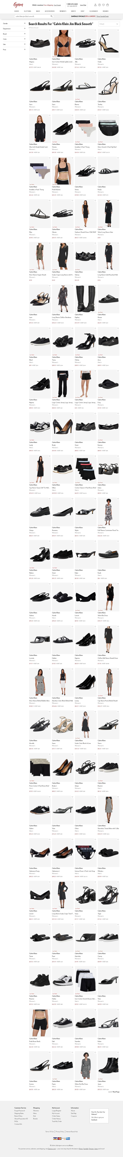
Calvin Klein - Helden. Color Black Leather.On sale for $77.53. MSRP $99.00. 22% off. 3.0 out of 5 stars (63, 645)
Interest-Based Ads (72, 1132)
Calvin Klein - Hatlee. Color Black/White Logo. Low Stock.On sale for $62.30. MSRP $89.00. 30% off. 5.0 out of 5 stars (63, 985)
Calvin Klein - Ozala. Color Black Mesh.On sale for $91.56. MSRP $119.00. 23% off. (108, 48)
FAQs (16, 1121)
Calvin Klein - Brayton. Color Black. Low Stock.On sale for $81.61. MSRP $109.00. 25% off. (108, 773)
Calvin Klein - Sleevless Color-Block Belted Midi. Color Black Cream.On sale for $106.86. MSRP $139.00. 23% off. (63, 687)
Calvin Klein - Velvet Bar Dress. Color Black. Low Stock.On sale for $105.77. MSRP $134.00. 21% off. (108, 602)
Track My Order (57, 1121)
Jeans (96, 1149)
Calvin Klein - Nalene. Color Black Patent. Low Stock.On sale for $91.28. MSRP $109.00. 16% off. (40, 560)
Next (116, 1092)
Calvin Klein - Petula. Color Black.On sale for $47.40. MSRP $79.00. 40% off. (108, 176)
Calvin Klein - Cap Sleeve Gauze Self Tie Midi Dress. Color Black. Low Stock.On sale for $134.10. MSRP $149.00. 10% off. (40, 474)
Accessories (50, 11)
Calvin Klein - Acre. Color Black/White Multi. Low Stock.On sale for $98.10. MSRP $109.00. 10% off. (108, 347)
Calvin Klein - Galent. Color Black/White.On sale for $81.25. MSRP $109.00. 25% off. (40, 815)
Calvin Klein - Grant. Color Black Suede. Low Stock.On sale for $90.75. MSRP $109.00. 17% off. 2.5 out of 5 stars (63, 560)
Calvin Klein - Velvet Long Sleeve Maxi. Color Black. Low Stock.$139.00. (108, 219)
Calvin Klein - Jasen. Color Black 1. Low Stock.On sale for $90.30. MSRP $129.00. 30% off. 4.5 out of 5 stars (108, 1071)
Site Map (73, 1113)
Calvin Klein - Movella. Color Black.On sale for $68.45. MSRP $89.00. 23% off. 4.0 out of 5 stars (40, 730)
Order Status (56, 1116)
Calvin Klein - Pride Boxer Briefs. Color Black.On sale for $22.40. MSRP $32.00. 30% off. (40, 1028)
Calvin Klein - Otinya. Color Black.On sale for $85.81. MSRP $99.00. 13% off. (40, 517)
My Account (95, 5)
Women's (63, 11)
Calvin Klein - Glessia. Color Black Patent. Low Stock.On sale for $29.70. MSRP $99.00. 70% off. (63, 219)
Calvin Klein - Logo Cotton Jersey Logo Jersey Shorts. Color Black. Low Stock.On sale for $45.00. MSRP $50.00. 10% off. (86, 389)
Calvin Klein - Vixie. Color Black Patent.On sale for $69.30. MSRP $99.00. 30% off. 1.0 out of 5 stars (108, 985)
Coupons (74, 1116)
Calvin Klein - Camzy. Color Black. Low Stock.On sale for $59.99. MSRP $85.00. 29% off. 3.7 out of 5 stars (108, 943)
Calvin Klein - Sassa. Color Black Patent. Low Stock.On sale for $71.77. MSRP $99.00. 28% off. (86, 900)
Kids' (83, 11)
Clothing (27, 11)
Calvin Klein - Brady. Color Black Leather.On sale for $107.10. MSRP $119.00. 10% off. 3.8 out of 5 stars (63, 432)
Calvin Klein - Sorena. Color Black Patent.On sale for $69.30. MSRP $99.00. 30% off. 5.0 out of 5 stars (40, 1071)
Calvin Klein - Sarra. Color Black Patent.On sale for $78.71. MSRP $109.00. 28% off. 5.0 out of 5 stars (63, 91)
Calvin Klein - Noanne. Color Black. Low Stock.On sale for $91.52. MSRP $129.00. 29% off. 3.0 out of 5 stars (40, 985)
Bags (38, 11)
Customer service (99, 5)
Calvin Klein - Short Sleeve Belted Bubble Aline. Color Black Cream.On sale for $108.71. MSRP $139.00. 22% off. (40, 687)
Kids (34, 1116)
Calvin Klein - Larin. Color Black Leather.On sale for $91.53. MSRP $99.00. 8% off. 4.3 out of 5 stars (40, 304)
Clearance (94, 11)
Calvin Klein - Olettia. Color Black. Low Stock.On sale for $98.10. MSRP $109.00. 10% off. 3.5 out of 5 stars (86, 347)
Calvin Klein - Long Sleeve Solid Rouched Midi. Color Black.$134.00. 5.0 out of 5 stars (108, 261)
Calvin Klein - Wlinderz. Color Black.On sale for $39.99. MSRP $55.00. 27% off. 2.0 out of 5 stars (108, 858)
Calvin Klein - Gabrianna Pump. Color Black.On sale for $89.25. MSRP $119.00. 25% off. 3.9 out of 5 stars (40, 858)
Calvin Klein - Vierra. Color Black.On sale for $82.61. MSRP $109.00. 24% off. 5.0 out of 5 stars (108, 730)
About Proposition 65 (21, 1119)
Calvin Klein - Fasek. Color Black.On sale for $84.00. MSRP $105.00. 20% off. (108, 560)
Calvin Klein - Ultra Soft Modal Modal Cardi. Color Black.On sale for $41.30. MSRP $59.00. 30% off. (40, 134)
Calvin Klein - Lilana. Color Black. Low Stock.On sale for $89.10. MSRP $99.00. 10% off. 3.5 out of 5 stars (108, 474)
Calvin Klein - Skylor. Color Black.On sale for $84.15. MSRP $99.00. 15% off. (86, 517)
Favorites (103, 5)
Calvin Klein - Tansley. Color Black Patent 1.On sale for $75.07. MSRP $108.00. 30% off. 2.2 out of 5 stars (108, 91)
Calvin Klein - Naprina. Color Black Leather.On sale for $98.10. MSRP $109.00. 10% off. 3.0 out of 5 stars (40, 389)
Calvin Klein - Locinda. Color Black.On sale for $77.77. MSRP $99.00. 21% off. (40, 645)
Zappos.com (52, 1149)
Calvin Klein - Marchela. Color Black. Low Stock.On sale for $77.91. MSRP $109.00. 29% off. (86, 943)
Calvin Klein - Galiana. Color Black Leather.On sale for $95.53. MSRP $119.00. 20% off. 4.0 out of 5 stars (40, 602)
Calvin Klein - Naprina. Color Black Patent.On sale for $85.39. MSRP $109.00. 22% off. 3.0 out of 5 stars (86, 645)
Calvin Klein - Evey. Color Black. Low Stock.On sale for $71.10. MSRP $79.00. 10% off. (108, 389)
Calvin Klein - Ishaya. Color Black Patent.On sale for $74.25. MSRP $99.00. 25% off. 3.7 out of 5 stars (86, 773)
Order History (56, 1119)
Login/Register (56, 1111)
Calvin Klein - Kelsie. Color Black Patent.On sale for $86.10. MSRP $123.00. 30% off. (108, 1028)
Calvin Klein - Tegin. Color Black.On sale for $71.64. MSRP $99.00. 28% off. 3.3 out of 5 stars (108, 900)
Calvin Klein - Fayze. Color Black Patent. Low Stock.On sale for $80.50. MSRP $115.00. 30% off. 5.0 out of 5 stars (63, 1071)
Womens (36, 1111)
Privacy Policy (60, 1132)
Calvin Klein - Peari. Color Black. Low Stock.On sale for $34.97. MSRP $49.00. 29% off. (63, 943)
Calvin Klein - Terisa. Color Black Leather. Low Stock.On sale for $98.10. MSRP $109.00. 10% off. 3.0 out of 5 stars (63, 347)
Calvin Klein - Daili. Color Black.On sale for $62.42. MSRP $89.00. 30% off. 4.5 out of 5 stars (63, 1028)
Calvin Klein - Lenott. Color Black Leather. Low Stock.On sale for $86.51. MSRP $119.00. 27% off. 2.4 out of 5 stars (40, 900)
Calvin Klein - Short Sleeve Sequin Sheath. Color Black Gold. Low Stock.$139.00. (40, 261)
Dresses (91, 1149)
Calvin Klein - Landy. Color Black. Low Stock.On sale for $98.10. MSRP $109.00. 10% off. (40, 432)
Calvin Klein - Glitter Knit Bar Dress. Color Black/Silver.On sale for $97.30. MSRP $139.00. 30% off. (86, 1071)
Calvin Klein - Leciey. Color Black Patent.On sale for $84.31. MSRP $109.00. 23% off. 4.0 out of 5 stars (86, 687)
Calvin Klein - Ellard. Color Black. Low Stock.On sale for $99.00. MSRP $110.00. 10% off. (40, 347)
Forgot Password (19, 1111)
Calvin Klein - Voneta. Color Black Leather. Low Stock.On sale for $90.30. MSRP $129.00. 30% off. (63, 134)
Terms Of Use (49, 1132)
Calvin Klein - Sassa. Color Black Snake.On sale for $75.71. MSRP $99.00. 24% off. (63, 730)
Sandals (85, 1149)
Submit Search (51, 16)
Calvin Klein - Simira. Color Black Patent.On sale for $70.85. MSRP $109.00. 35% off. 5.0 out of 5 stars (86, 176)
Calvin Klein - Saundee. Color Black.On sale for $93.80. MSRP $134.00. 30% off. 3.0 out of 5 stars (86, 1028)
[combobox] (34, 16)
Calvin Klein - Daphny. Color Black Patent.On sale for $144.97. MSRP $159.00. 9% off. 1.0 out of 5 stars (86, 304)
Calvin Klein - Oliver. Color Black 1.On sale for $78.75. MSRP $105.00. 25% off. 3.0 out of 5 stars (86, 815)
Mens (35, 1113)
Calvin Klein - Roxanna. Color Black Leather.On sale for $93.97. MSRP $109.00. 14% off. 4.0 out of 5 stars (63, 517)
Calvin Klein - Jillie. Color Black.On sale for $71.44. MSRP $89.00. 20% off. (86, 48)
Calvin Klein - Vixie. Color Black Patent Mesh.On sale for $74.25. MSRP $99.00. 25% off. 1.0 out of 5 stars (63, 815)
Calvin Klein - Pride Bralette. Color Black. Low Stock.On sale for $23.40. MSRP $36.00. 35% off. (63, 176)
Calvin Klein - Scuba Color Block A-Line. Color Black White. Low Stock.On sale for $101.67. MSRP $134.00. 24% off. (86, 730)
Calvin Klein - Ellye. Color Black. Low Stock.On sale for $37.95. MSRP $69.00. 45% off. (40, 219)
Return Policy (18, 1116)
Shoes (16, 11)
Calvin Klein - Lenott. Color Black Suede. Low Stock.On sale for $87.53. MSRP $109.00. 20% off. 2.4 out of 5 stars (86, 602)
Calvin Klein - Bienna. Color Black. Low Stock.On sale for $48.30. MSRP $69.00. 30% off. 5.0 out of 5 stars (86, 91)
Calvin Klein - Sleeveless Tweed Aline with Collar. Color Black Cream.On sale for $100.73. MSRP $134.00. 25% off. (108, 815)
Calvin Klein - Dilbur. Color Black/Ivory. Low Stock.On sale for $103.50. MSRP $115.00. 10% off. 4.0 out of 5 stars (63, 474)
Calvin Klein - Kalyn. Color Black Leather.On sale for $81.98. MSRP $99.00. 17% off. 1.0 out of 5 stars (86, 560)
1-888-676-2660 (72, 4)
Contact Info (18, 1124)
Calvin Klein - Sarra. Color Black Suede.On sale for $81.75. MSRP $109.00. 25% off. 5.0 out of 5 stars (40, 91)
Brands (106, 11)
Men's (73, 11)
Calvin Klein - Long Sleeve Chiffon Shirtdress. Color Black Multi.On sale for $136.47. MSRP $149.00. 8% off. (63, 304)
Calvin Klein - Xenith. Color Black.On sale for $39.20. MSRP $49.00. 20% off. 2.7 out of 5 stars (63, 602)
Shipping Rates (19, 1113)
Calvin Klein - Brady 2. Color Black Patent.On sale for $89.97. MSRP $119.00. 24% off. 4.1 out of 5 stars (63, 773)
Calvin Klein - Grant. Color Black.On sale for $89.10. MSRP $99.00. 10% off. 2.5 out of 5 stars (86, 432)
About (73, 1111)
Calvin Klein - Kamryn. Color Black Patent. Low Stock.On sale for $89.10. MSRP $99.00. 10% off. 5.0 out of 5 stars (108, 432)
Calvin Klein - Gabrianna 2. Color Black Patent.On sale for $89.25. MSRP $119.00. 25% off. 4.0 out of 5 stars (63, 858)
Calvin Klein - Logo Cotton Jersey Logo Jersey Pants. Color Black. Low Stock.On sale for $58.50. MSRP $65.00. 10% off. (63, 389)
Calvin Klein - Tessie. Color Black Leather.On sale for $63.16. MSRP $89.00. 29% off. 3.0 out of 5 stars (40, 943)
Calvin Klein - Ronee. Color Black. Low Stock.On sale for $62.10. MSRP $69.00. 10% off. (108, 304)
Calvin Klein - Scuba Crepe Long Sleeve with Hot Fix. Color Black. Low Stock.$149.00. (63, 261)
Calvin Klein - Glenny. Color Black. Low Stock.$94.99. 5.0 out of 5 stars (86, 261)
